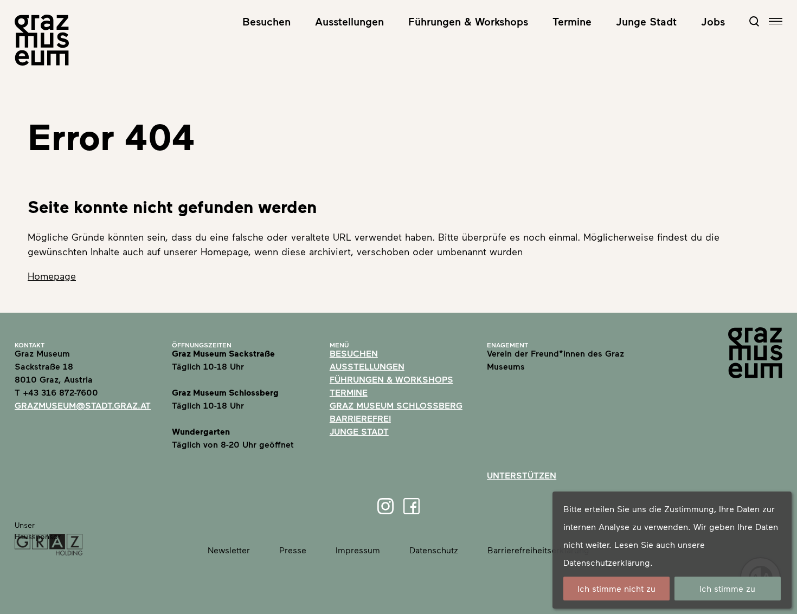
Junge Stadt (646, 21)
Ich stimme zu (727, 588)
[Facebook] (411, 506)
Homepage (52, 276)
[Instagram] (385, 506)
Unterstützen (521, 475)
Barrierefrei (360, 418)
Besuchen (266, 21)
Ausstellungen (349, 21)
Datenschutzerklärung (606, 562)
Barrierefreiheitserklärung (538, 550)
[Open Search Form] (754, 21)
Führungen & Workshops (468, 21)
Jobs (713, 21)
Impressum (358, 550)
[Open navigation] (775, 21)
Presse (292, 550)
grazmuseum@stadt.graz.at (83, 405)
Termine (572, 21)
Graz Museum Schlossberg (396, 405)
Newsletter (229, 550)
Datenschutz (433, 550)
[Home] (42, 40)
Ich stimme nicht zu (616, 588)
